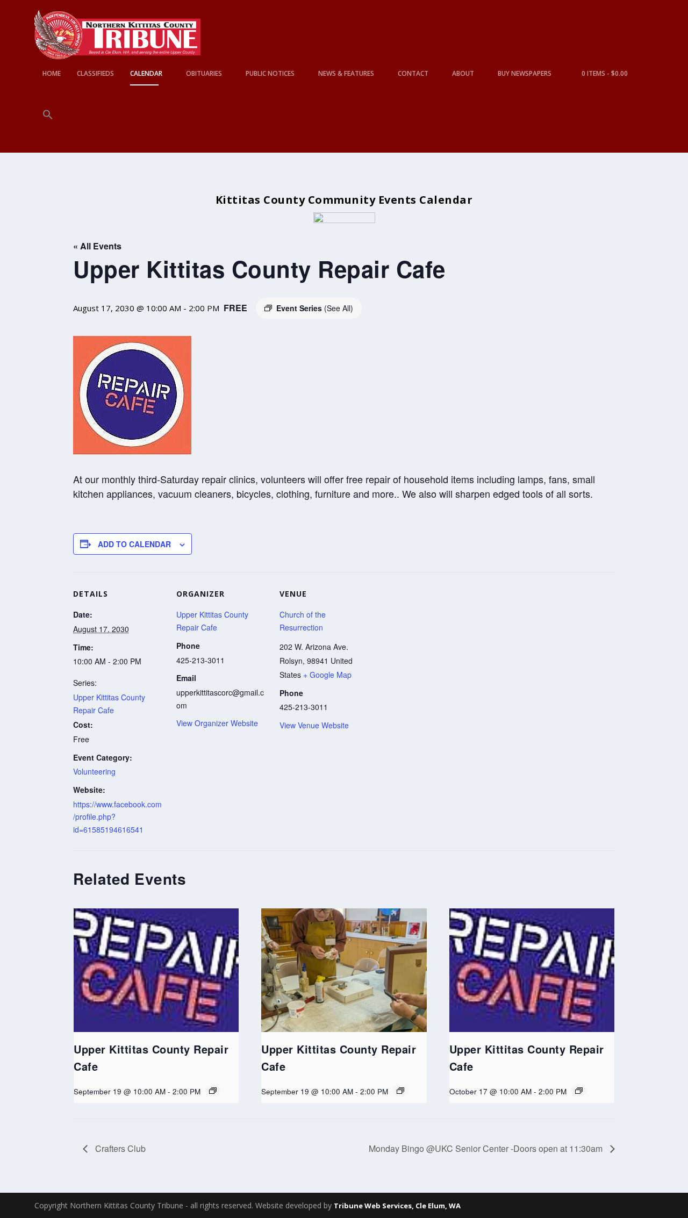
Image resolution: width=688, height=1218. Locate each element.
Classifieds (95, 73)
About (463, 73)
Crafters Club (119, 1148)
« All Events (97, 246)
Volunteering (94, 771)
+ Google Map (327, 674)
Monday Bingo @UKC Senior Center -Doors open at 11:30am (487, 1148)
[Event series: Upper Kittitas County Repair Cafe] (213, 1090)
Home (51, 73)
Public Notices (270, 73)
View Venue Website (314, 725)
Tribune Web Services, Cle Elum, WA (397, 1205)
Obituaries (204, 73)
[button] (47, 131)
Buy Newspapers (524, 73)
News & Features (346, 73)
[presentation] (156, 970)
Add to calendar (134, 544)
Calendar (146, 73)
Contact (413, 73)
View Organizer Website (217, 723)
